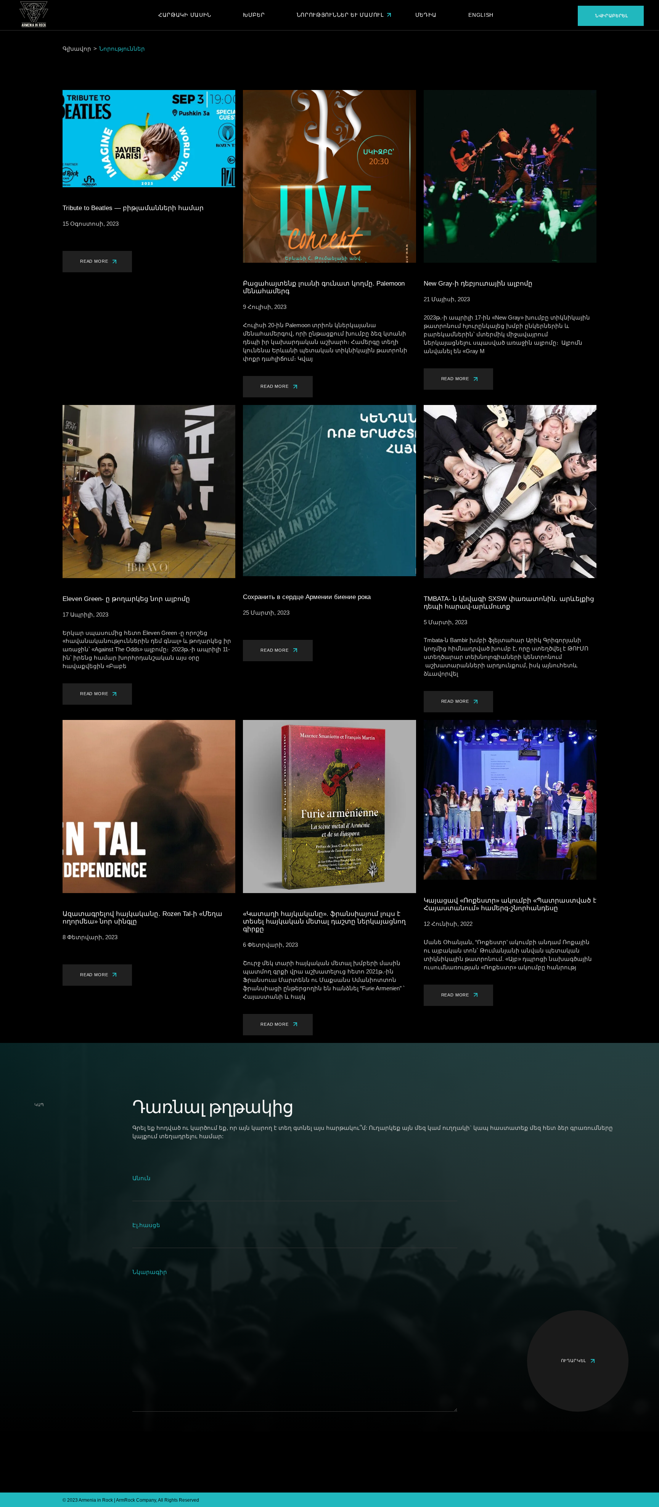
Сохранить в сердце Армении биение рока (307, 597)
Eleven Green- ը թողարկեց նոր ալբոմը (126, 598)
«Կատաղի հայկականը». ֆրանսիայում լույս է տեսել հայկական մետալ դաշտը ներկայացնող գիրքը (324, 921)
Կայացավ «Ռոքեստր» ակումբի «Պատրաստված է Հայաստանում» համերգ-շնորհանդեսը (510, 904)
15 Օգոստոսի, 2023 (91, 223)
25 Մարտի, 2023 (266, 612)
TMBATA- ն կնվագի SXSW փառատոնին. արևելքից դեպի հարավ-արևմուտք (509, 602)
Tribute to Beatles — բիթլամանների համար (133, 208)
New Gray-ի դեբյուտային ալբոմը (478, 283)
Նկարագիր (149, 1272)
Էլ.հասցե (146, 1225)
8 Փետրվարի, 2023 (90, 937)
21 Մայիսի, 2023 (447, 299)
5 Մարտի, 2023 (445, 622)
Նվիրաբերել (611, 15)
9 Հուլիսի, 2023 (264, 307)
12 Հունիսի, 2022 (448, 924)
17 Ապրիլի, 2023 (85, 614)
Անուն (141, 1178)
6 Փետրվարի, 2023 (270, 944)
